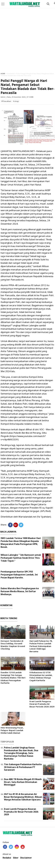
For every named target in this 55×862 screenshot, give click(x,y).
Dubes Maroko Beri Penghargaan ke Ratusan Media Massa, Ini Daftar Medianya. (20, 591)
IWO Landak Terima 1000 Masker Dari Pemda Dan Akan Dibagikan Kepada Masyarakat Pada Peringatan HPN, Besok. (21, 542)
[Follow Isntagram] (16, 846)
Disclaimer (26, 857)
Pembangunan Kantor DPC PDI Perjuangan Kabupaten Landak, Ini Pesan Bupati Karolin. (19, 574)
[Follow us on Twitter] (11, 846)
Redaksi (7, 857)
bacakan (7, 101)
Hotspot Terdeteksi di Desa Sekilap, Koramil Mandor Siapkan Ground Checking (13, 645)
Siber (15, 857)
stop (16, 101)
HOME (3, 73)
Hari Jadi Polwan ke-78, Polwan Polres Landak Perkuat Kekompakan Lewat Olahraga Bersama (41, 646)
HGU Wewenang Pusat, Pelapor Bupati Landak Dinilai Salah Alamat (12, 730)
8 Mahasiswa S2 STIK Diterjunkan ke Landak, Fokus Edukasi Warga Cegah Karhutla (41, 676)
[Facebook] (10, 525)
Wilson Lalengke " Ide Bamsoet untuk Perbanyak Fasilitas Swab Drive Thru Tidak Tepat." (21, 557)
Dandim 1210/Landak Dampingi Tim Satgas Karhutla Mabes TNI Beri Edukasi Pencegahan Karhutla (13, 677)
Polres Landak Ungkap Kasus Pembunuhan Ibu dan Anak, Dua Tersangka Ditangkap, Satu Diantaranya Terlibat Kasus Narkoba (21, 753)
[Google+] (15, 525)
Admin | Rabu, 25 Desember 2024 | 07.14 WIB (17, 97)
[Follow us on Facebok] (5, 846)
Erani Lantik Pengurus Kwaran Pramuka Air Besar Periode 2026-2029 (42, 704)
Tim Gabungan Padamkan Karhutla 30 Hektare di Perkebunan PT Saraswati (23, 767)
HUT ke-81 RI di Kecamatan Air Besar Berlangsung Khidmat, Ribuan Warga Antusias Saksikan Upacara (23, 797)
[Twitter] (21, 525)
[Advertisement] (27, 41)
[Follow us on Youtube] (22, 846)
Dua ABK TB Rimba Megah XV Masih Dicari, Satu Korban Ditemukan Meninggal (23, 782)
